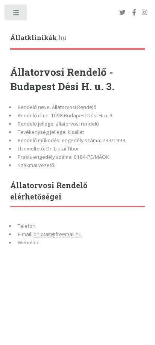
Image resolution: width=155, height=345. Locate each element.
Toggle (16, 14)
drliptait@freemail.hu (57, 234)
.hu (38, 38)
